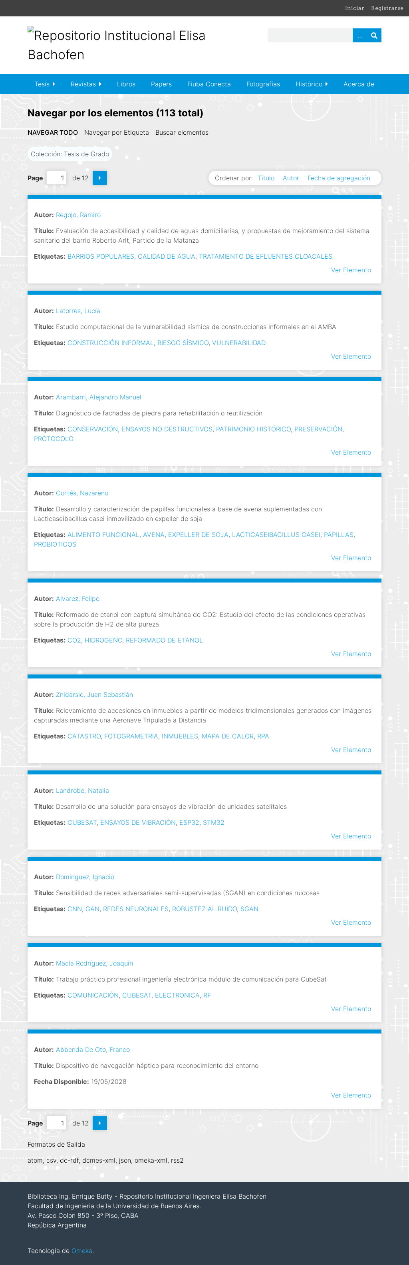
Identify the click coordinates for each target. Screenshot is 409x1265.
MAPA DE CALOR (228, 736)
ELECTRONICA (177, 995)
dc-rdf (69, 1160)
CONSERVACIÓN (93, 429)
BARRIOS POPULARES (101, 256)
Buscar (374, 35)
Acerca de (358, 84)
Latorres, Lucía (78, 311)
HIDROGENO (103, 640)
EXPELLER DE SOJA (198, 535)
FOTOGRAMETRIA (131, 736)
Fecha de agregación (339, 178)
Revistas (83, 84)
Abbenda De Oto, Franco (93, 1050)
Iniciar (354, 8)
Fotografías (263, 84)
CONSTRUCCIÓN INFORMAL (111, 343)
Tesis (42, 84)
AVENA (154, 535)
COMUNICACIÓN (93, 995)
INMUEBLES (180, 736)
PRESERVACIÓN (318, 429)
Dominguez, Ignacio (85, 877)
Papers (161, 84)
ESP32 (189, 822)
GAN (92, 909)
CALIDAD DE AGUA (166, 256)
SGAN (249, 909)
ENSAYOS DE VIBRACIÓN (138, 822)
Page (35, 178)
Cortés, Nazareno (82, 493)
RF (207, 995)
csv (51, 1160)
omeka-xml (151, 1160)
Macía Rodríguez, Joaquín (94, 963)
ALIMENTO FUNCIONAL (103, 535)
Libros (126, 84)
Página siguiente (100, 178)
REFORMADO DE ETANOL (164, 640)
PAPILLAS (338, 535)
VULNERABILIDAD (239, 343)
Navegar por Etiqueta (116, 132)
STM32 (213, 822)
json (125, 1160)
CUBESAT (82, 822)
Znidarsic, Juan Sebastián (94, 694)
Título (267, 178)
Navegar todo (53, 132)
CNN (75, 909)
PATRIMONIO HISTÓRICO (253, 429)
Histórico (309, 84)
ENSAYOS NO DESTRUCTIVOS (166, 429)
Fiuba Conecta (209, 84)
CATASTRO (84, 736)
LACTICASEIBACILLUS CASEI (276, 535)
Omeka (81, 1251)
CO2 (74, 640)
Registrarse (387, 8)
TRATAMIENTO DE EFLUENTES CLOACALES (265, 256)
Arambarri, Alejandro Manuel (98, 397)
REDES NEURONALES (136, 909)
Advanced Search (360, 35)
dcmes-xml (98, 1160)
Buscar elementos (181, 132)
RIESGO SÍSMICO (182, 343)
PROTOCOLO (53, 439)
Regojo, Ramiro (78, 215)
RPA (263, 736)
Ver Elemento (351, 270)
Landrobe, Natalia (82, 790)
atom (35, 1160)
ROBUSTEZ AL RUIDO (204, 909)
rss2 (177, 1160)
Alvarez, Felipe (77, 599)
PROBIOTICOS (55, 544)
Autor (292, 178)
